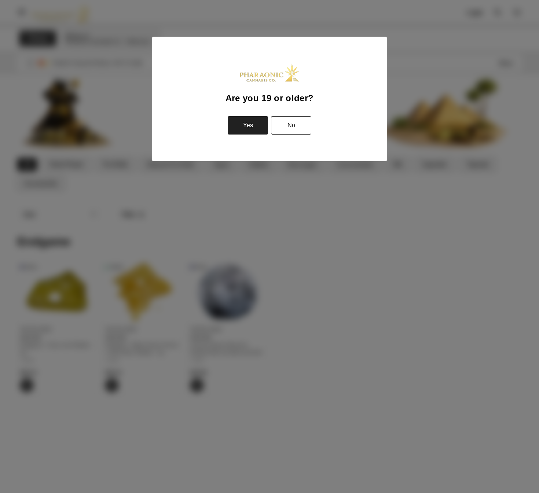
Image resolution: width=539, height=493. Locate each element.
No (291, 125)
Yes (248, 125)
